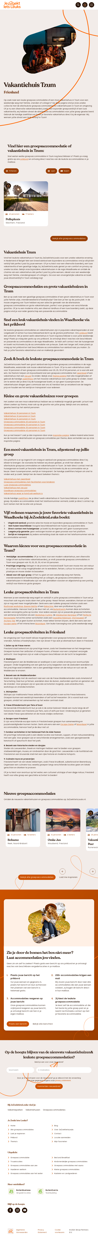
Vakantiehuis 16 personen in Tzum (20, 419)
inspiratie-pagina (61, 435)
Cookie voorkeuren (59, 1231)
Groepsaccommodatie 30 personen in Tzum (24, 427)
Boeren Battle (30, 606)
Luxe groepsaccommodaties (17, 485)
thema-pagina (59, 376)
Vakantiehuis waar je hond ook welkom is (23, 493)
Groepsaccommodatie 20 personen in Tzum (24, 422)
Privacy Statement (42, 1231)
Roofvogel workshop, (14, 606)
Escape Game (67, 724)
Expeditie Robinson (62, 618)
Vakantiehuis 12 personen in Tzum (19, 416)
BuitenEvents (59, 609)
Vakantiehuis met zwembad (17, 479)
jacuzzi (27, 376)
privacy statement (63, 1081)
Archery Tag (9, 621)
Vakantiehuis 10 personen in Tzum (20, 413)
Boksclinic (49, 606)
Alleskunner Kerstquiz (66, 615)
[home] (12, 4)
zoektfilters (27, 379)
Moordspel (40, 623)
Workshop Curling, (44, 615)
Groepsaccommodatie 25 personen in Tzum (24, 425)
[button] (91, 4)
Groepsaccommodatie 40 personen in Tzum (24, 430)
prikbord (24, 159)
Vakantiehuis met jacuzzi (15, 488)
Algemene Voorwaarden (22, 1231)
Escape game (10, 623)
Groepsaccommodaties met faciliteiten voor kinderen (29, 482)
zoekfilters (23, 498)
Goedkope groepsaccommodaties (20, 490)
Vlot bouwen (78, 618)
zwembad (81, 373)
